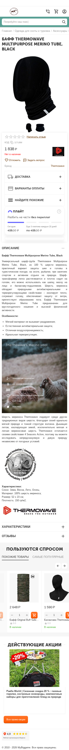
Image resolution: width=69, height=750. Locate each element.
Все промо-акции (15, 719)
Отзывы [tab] (9, 536)
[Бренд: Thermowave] (58, 151)
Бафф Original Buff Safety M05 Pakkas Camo (17, 619)
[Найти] (64, 22)
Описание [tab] (10, 248)
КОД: (7, 142)
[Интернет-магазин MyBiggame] (20, 11)
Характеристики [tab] (16, 526)
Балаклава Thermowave (50, 619)
